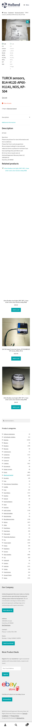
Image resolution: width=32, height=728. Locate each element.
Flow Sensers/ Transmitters (11, 484)
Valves (5, 578)
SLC (5, 557)
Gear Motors (7, 493)
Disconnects (7, 466)
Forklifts (6, 487)
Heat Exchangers (8, 501)
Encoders (6, 478)
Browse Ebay (7, 699)
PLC (5, 540)
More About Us (7, 610)
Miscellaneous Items (9, 519)
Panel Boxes (7, 528)
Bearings (6, 440)
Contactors (7, 454)
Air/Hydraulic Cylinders (9, 437)
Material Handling (8, 513)
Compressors (7, 452)
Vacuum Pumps (8, 575)
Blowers (6, 443)
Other (5, 525)
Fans (5, 481)
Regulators (6, 548)
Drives (5, 472)
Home (5, 12)
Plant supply (7, 534)
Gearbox (6, 496)
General (6, 498)
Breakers (6, 446)
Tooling (6, 569)
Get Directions (6, 625)
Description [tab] (5, 117)
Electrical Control (19, 12)
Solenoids (6, 560)
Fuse (5, 490)
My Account (5, 725)
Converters (7, 457)
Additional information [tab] (9, 122)
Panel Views (7, 531)
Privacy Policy (15, 716)
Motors (6, 522)
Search (16, 725)
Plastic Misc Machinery (9, 537)
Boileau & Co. (20, 718)
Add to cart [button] (16, 310)
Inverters (6, 507)
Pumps (5, 545)
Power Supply (7, 543)
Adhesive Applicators (9, 434)
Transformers (7, 572)
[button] (27, 21)
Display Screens (8, 469)
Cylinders (6, 463)
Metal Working (7, 516)
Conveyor (6, 460)
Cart (24, 723)
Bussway (6, 449)
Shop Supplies (7, 554)
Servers (6, 551)
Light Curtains (7, 510)
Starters (6, 563)
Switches (6, 566)
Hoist (5, 504)
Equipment (11, 12)
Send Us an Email (8, 643)
